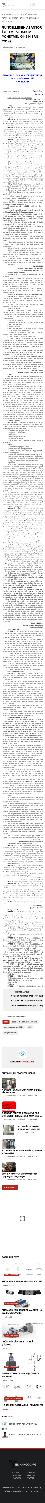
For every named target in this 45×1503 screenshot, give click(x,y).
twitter (30, 1478)
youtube (16, 1472)
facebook (17, 1478)
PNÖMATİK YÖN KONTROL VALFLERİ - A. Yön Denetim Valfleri (22, 1311)
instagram (30, 1472)
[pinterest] (19, 1040)
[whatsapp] (14, 1040)
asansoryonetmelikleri (14, 1027)
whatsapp (16, 1475)
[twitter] (9, 1040)
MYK (30, 1027)
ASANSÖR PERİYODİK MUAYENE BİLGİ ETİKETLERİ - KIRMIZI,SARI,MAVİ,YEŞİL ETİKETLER (21, 1114)
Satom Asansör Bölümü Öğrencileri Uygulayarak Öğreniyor (19, 1175)
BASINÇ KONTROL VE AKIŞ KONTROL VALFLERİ (20, 1375)
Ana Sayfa (6, 14)
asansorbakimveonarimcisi (24, 1022)
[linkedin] (24, 1040)
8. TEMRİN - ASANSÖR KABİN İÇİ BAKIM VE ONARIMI (22, 1151)
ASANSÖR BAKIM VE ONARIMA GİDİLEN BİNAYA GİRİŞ (22, 1091)
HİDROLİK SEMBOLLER (13, 1398)
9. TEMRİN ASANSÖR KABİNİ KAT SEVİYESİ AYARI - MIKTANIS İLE (29, 1128)
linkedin (31, 1475)
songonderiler (17, 14)
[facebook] (4, 1040)
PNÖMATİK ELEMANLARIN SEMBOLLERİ (22, 1281)
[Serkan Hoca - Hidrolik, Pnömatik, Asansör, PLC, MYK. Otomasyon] (8, 6)
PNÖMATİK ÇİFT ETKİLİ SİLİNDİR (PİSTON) (18, 1343)
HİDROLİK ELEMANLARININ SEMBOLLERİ (22, 1405)
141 (21, 1132)
